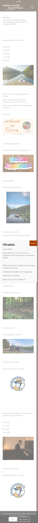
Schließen (33, 243)
